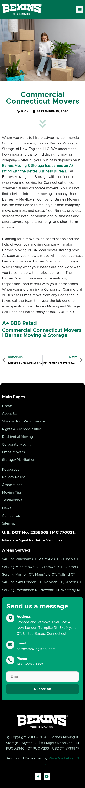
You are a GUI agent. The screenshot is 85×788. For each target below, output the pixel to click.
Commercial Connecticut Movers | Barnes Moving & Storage (41, 333)
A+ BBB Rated (19, 323)
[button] (79, 9)
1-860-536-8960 (30, 664)
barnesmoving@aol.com (36, 649)
